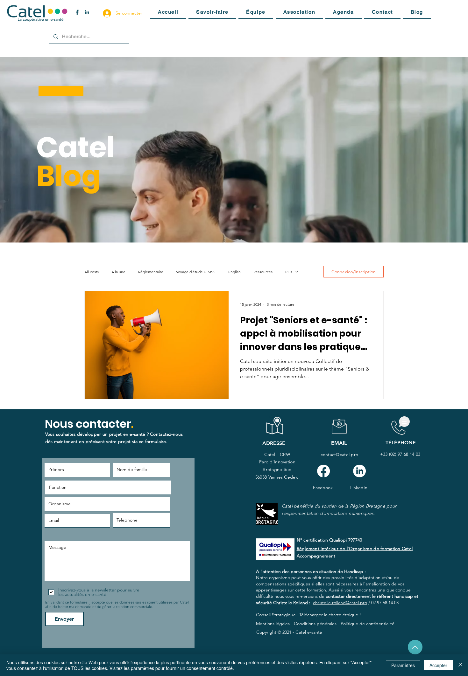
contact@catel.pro (339, 454)
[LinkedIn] (359, 471)
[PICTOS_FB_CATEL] (77, 12)
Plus (288, 272)
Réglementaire (150, 272)
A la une (118, 272)
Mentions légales (273, 623)
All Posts (91, 272)
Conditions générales (315, 623)
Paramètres (403, 665)
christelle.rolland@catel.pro (340, 602)
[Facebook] (323, 471)
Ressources (263, 272)
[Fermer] (460, 665)
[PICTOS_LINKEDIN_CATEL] (87, 12)
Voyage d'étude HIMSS (196, 272)
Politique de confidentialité (367, 623)
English (234, 272)
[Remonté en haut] (415, 647)
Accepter (438, 665)
